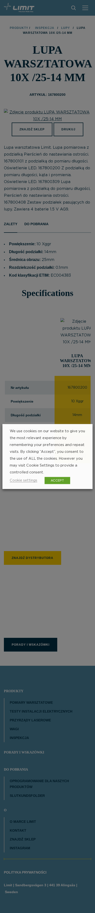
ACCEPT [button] (57, 480)
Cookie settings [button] (23, 480)
